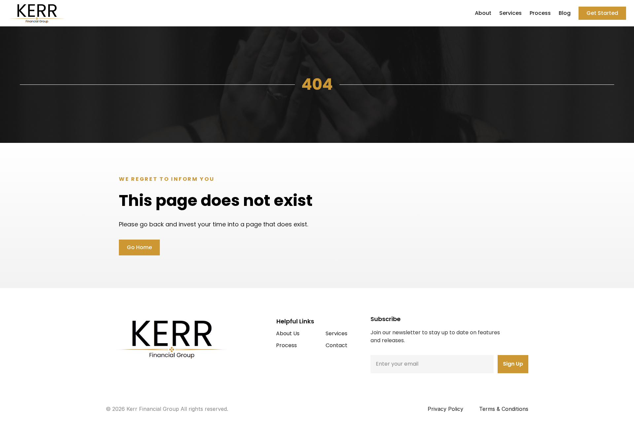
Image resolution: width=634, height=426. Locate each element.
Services (510, 13)
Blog (565, 13)
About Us (287, 333)
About (483, 13)
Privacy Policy (445, 409)
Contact (336, 345)
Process (540, 13)
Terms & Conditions (503, 409)
